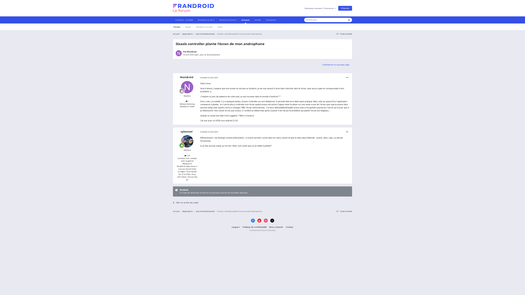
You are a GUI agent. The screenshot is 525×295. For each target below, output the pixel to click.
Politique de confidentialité (255, 227)
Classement (271, 20)
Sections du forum (227, 20)
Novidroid (191, 52)
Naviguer (245, 20)
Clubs (220, 27)
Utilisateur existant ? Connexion (319, 8)
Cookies (289, 227)
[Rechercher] (349, 20)
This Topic (338, 20)
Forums (176, 27)
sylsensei (187, 131)
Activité (258, 20)
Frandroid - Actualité (184, 20)
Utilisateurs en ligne (204, 27)
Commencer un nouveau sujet (335, 65)
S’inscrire (345, 8)
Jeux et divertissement (209, 55)
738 (188, 155)
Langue (235, 227)
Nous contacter (276, 227)
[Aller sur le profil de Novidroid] (179, 53)
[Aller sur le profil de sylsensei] (187, 141)
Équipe (188, 27)
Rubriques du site (205, 20)
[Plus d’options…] (347, 77)
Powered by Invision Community (262, 230)
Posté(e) (209, 77)
